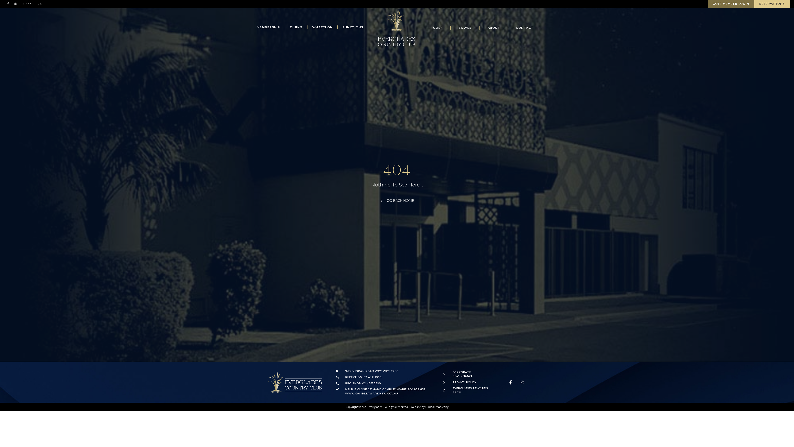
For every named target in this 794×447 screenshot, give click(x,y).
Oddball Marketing (436, 407)
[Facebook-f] (8, 4)
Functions (352, 27)
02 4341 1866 (32, 4)
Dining (296, 27)
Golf (438, 28)
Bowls (465, 28)
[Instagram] (15, 4)
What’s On (322, 27)
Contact (524, 28)
